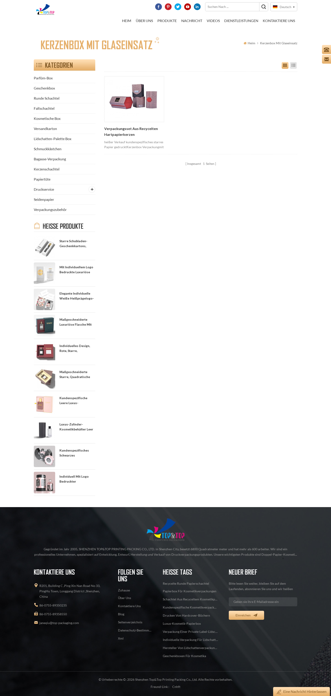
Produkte (167, 20)
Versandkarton (45, 128)
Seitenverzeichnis (130, 622)
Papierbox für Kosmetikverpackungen (189, 591)
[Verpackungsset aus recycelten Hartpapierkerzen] (134, 99)
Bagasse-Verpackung (50, 159)
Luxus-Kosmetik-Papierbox (182, 623)
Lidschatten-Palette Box (52, 139)
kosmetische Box (47, 118)
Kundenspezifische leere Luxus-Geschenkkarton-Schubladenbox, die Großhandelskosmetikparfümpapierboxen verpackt (77, 400)
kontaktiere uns (279, 20)
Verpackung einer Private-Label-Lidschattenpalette (190, 631)
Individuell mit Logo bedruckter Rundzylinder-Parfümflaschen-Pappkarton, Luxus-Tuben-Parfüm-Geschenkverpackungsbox (77, 479)
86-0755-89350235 (53, 605)
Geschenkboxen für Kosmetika (184, 656)
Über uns (144, 20)
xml (121, 638)
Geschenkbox (44, 88)
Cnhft (176, 687)
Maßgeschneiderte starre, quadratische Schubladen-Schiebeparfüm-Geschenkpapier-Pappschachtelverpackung (77, 374)
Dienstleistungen (241, 20)
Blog (121, 614)
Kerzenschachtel (46, 169)
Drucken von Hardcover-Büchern (186, 615)
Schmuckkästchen (47, 149)
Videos (213, 20)
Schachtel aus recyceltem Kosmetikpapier (190, 599)
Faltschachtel (44, 108)
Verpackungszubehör (50, 209)
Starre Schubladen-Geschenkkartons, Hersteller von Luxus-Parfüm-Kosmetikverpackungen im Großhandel (76, 243)
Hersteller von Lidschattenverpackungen (190, 648)
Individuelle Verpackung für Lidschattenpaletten (190, 640)
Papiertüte (42, 179)
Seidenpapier (44, 199)
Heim (126, 20)
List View (293, 65)
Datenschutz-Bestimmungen (135, 630)
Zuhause (124, 590)
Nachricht (191, 20)
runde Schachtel (46, 98)
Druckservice (44, 189)
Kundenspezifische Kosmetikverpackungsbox (190, 607)
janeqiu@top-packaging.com (59, 623)
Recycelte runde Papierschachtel (186, 583)
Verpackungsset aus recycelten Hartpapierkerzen (131, 132)
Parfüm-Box (43, 78)
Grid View (285, 65)
